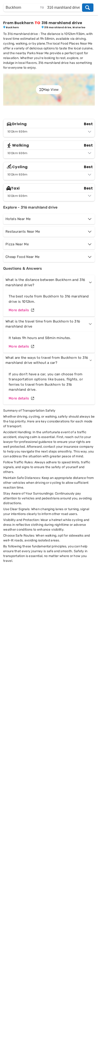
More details (19, 310)
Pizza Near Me (17, 244)
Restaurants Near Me (22, 231)
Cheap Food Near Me (22, 257)
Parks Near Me (38, 53)
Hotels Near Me (18, 219)
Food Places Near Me (77, 43)
